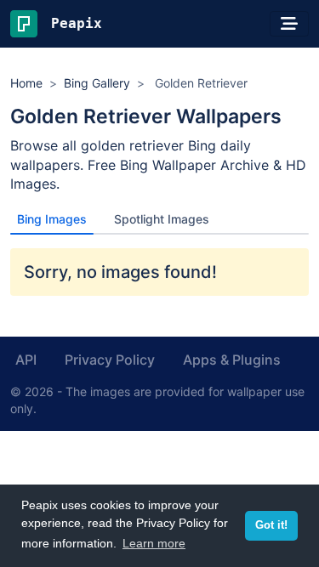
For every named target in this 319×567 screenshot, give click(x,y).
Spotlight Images (161, 219)
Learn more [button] (153, 543)
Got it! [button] (271, 525)
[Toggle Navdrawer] (289, 24)
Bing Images (52, 219)
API (26, 359)
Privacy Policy (110, 359)
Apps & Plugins (232, 359)
